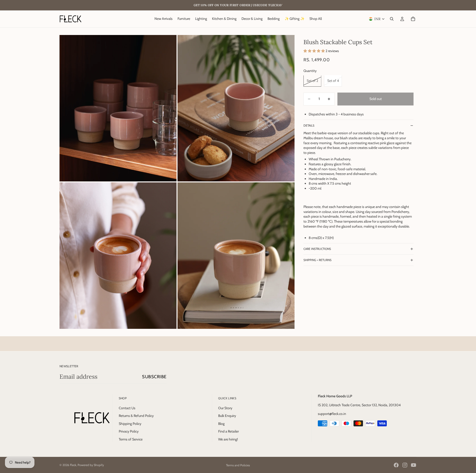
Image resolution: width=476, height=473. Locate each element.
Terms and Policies (238, 465)
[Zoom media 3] (118, 255)
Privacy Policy (129, 431)
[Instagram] (405, 465)
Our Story (225, 408)
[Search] (391, 18)
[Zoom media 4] (236, 255)
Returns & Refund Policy (136, 416)
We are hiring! (228, 439)
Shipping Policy (130, 423)
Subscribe (154, 376)
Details (308, 125)
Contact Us (127, 408)
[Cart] (413, 18)
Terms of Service (131, 439)
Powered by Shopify (91, 465)
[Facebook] (396, 465)
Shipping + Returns (317, 260)
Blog (221, 423)
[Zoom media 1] (118, 108)
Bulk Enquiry (227, 416)
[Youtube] (413, 465)
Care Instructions (317, 249)
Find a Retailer (228, 431)
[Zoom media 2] (236, 108)
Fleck (73, 465)
